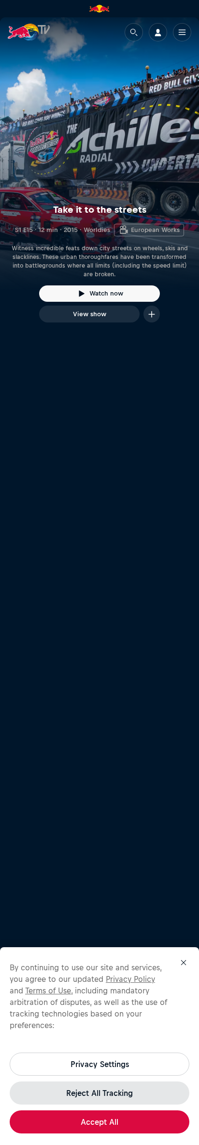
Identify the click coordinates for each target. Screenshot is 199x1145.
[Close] (183, 962)
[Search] (134, 32)
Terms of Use (48, 990)
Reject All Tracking (99, 1093)
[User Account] (158, 32)
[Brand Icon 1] (99, 8)
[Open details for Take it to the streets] (99, 178)
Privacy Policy (130, 979)
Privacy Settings (100, 1064)
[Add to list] (151, 314)
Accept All (99, 1122)
